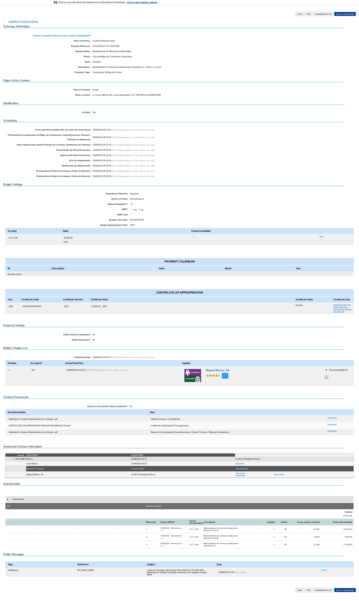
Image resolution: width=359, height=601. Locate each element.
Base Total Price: (82, 41)
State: (87, 62)
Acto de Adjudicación (79, 160)
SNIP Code (122, 214)
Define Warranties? (81, 340)
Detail (323, 570)
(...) (163, 530)
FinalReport (13, 570)
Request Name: (82, 51)
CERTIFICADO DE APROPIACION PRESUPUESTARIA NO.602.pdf (342, 308)
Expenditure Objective (117, 193)
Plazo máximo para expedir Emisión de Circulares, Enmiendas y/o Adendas (53, 145)
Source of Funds (119, 199)
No (142, 210)
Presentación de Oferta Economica (73, 150)
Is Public (86, 112)
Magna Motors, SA (217, 370)
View (321, 237)
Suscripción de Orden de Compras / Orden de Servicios (63, 171)
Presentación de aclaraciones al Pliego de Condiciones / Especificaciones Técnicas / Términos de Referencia (49, 137)
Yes (135, 210)
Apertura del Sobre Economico (75, 155)
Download (332, 418)
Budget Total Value (118, 220)
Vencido (299, 305)
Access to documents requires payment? (107, 406)
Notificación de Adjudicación (76, 166)
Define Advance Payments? (76, 334)
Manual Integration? (118, 204)
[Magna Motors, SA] (192, 375)
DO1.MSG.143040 (85, 570)
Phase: (87, 56)
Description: (84, 67)
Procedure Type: (82, 72)
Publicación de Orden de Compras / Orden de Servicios (63, 176)
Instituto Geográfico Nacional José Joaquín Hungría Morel (61, 35)
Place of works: (82, 95)
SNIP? (125, 209)
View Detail (279, 474)
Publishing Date (82, 357)
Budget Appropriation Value (114, 225)
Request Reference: (80, 46)
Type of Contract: (81, 90)
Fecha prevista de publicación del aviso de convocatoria (62, 130)
